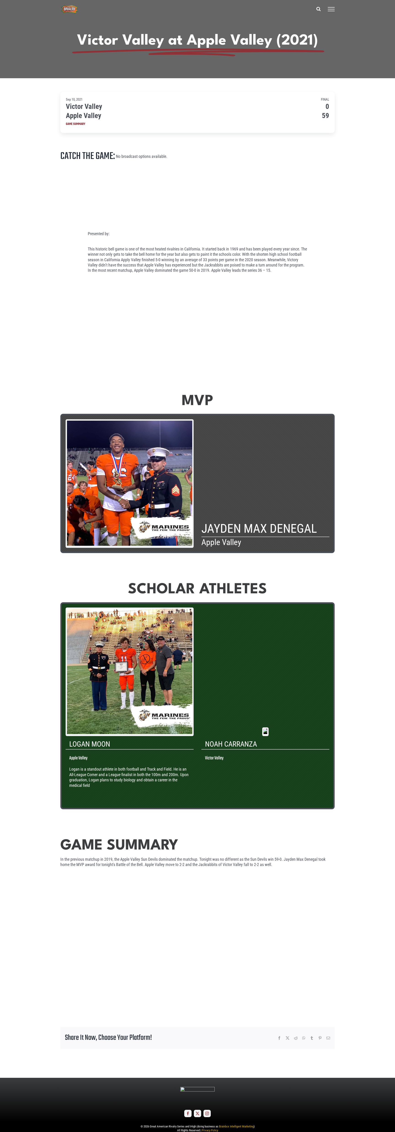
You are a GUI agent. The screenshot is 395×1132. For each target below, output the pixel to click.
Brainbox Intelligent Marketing (236, 1126)
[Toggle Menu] (331, 9)
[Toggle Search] (318, 9)
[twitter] (197, 1113)
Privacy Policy (210, 1130)
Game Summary (75, 124)
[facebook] (188, 1113)
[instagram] (207, 1113)
